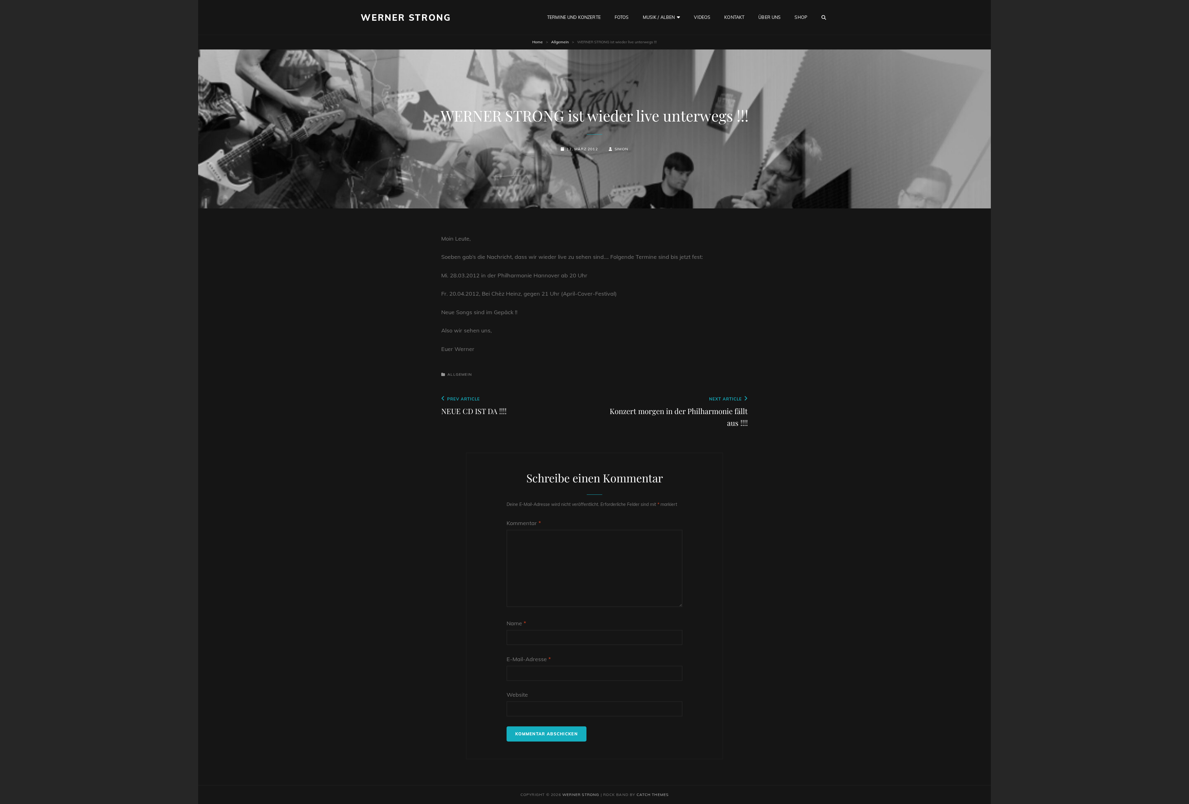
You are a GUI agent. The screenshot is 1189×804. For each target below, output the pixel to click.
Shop (801, 17)
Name (516, 623)
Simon (621, 149)
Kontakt (734, 17)
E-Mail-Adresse (529, 659)
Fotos (622, 17)
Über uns (769, 17)
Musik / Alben (659, 17)
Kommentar (524, 523)
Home (537, 42)
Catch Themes (653, 794)
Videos (702, 17)
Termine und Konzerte (574, 17)
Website (517, 694)
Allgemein (560, 42)
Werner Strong (406, 17)
